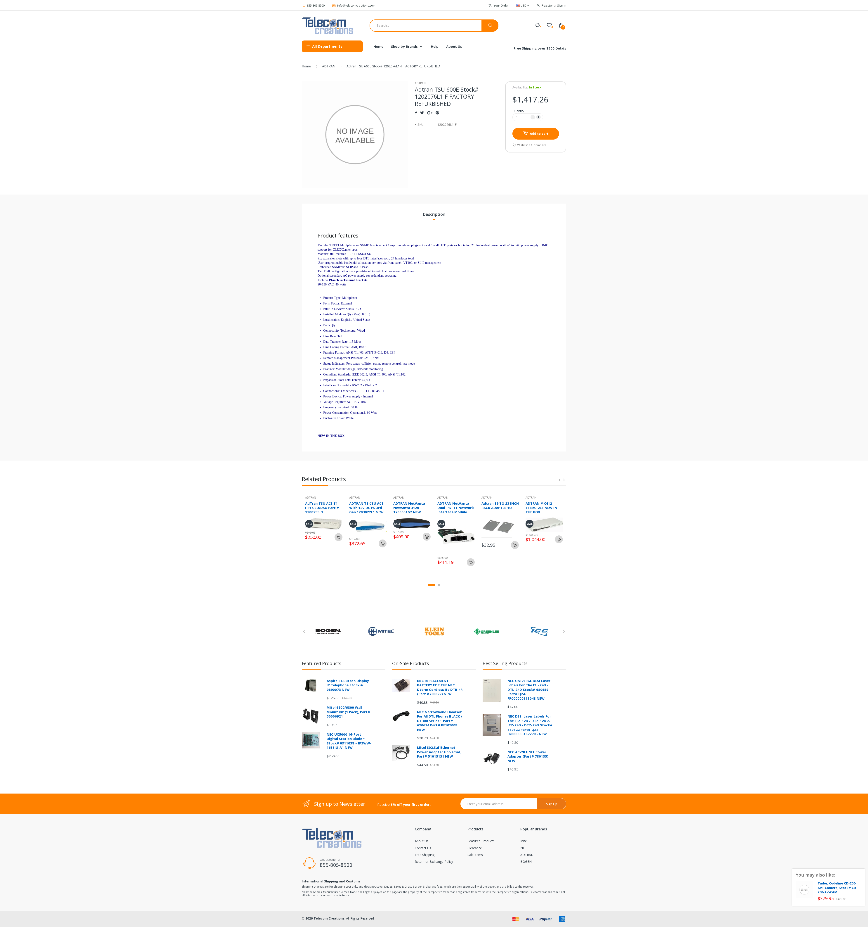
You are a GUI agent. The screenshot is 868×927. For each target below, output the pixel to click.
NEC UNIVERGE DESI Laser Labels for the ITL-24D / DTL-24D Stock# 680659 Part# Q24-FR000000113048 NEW (528, 689)
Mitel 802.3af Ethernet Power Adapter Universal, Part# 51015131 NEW (439, 751)
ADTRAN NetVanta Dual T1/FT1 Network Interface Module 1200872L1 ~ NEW (455, 509)
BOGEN (526, 861)
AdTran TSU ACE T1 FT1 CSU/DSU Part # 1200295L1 (322, 507)
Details (560, 48)
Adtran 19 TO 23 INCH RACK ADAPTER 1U (500, 505)
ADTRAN (328, 66)
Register (547, 5)
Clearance (474, 848)
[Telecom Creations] (328, 25)
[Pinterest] (437, 112)
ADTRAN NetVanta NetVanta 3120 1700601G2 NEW (409, 507)
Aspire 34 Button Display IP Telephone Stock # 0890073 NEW (348, 685)
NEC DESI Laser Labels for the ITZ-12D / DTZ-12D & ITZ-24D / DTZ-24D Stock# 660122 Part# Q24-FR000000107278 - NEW (529, 725)
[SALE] (456, 536)
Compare (540, 145)
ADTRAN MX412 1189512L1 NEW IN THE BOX (541, 507)
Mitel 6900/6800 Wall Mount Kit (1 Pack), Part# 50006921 (348, 711)
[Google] (429, 112)
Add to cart (539, 133)
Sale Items (475, 855)
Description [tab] (434, 214)
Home (306, 66)
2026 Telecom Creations (324, 918)
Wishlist (522, 145)
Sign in (561, 5)
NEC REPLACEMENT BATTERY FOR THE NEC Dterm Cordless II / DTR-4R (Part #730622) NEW (439, 687)
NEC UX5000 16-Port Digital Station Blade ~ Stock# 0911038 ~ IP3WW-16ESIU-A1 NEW (349, 741)
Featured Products (481, 841)
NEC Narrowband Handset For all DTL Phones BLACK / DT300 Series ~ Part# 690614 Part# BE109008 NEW (439, 721)
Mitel (524, 841)
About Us (421, 841)
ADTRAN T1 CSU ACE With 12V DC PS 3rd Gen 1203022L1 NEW (366, 507)
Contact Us (423, 848)
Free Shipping (424, 855)
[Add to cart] (338, 537)
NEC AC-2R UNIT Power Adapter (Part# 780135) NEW (527, 756)
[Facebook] (416, 112)
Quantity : (519, 111)
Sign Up (551, 804)
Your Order (501, 5)
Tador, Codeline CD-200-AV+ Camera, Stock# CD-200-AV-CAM (837, 887)
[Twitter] (422, 112)
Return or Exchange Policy (434, 861)
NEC (523, 848)
